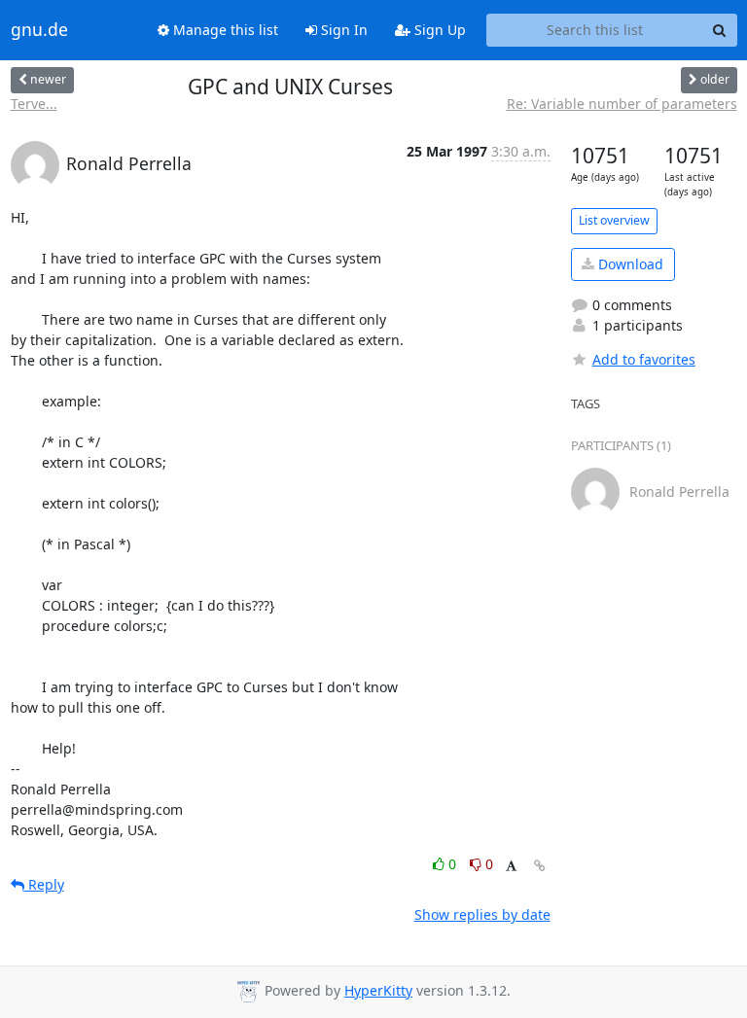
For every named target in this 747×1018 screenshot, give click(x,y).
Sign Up (438, 29)
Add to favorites (643, 359)
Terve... (34, 103)
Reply (44, 884)
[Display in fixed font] (511, 867)
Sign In (342, 29)
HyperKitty (378, 990)
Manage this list (223, 29)
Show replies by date (482, 914)
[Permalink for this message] (540, 866)
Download (628, 264)
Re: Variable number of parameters (622, 103)
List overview (614, 220)
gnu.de (39, 30)
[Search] (719, 30)
